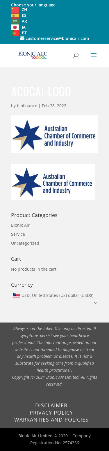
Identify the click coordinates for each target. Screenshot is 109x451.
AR (24, 21)
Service (18, 234)
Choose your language (33, 5)
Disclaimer (51, 405)
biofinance (27, 105)
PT (24, 33)
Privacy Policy (51, 412)
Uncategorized (25, 243)
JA (24, 27)
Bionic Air (20, 225)
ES (24, 15)
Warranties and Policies (51, 419)
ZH (24, 9)
